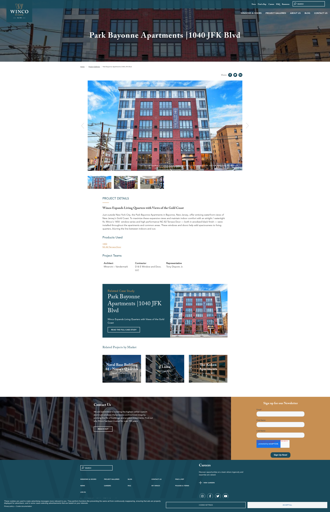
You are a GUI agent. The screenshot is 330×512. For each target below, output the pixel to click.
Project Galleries (276, 13)
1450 (104, 244)
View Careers (209, 483)
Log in (83, 492)
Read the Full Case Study (124, 330)
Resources (285, 4)
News (254, 4)
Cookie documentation (24, 506)
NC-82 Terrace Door (111, 247)
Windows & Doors (251, 13)
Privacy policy (9, 506)
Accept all (287, 505)
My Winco (155, 486)
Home (82, 67)
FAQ (278, 4)
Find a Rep (262, 4)
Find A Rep (179, 479)
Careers (271, 4)
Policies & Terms (182, 486)
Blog (307, 13)
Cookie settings (206, 505)
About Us (295, 13)
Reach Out (103, 429)
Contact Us (320, 13)
